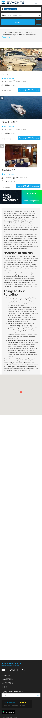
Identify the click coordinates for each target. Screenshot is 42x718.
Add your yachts (12, 663)
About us (6, 675)
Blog (4, 687)
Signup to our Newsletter (12, 691)
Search (18, 22)
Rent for (28, 89)
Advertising (7, 683)
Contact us (7, 679)
